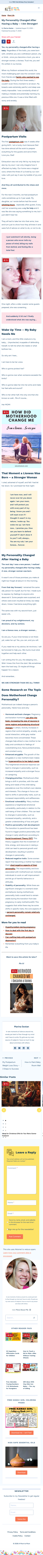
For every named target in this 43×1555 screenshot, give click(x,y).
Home (4, 15)
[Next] (39, 1110)
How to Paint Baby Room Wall (33, 1062)
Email (11, 1213)
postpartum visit (16, 142)
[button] (6, 108)
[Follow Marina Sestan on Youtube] (19, 1048)
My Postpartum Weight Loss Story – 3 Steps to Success (10, 1063)
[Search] (34, 1317)
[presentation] (21, 1106)
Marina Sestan (9, 28)
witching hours (8, 205)
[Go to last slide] (4, 1110)
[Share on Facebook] (4, 42)
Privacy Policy (13, 1532)
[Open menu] (39, 7)
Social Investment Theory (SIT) (19, 838)
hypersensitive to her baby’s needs (24, 761)
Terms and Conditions (28, 1532)
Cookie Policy (18, 1536)
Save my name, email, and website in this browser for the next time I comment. (22, 1222)
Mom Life (11, 15)
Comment (13, 1168)
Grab (21, 2)
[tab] (5, 1120)
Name (11, 1202)
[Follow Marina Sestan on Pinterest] (28, 1048)
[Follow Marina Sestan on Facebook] (15, 1048)
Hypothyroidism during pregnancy (20, 927)
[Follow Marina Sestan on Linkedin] (24, 1048)
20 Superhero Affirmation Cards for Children (12, 1353)
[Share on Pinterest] (9, 42)
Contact (27, 1536)
